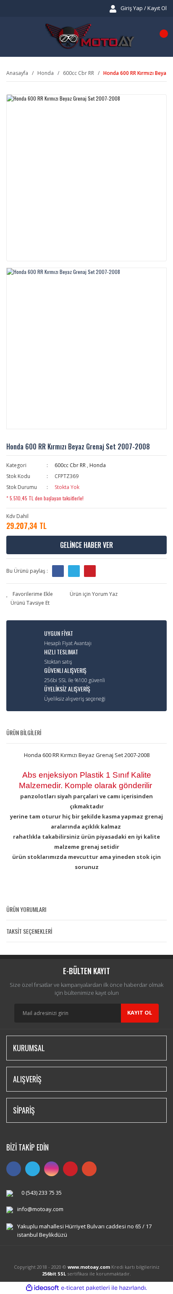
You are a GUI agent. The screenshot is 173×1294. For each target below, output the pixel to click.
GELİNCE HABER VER (86, 545)
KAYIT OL (139, 1012)
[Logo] (89, 36)
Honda (97, 465)
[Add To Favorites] (29, 594)
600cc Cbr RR (70, 465)
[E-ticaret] (85, 1287)
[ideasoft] (42, 1288)
